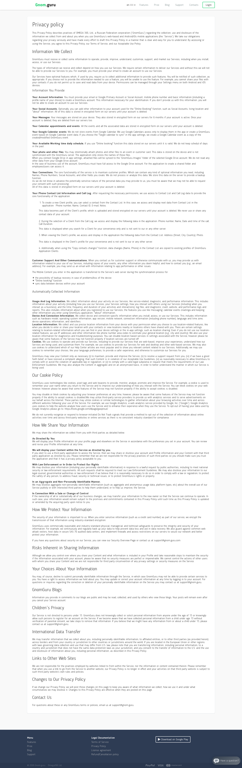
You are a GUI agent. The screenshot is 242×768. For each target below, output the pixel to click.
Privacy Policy (98, 746)
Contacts (193, 4)
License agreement (101, 750)
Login (209, 4)
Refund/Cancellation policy (105, 754)
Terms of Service (100, 742)
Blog (167, 4)
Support (179, 4)
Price (156, 4)
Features (143, 4)
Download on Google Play (174, 739)
